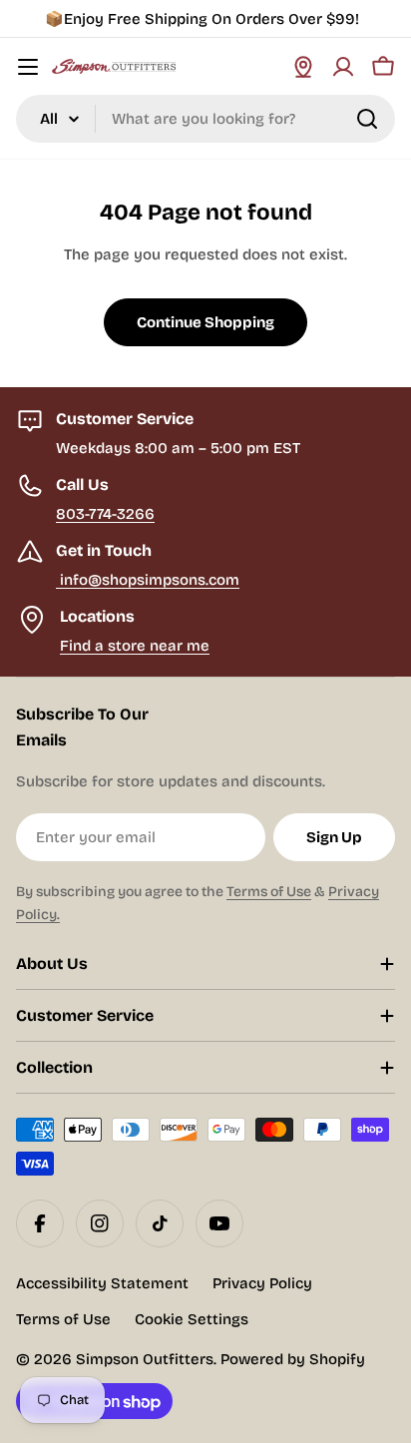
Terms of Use (268, 891)
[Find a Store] (303, 67)
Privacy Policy (262, 1283)
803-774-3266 (105, 514)
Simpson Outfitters (144, 1359)
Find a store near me (134, 646)
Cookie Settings (191, 1319)
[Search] (367, 119)
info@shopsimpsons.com (147, 580)
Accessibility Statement (102, 1283)
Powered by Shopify (292, 1359)
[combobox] (205, 119)
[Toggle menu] (28, 67)
